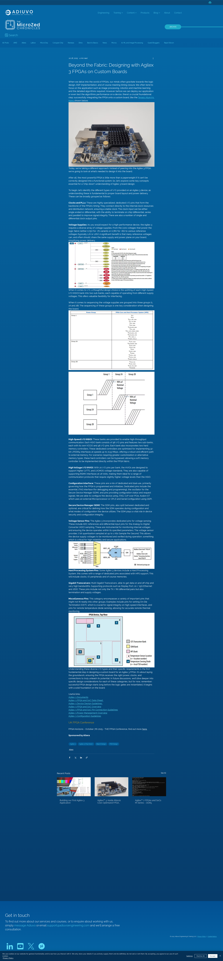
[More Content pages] (135, 12)
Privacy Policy (201, 936)
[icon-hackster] (41, 946)
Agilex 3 (72, 744)
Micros (114, 43)
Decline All (201, 956)
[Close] (220, 956)
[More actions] (153, 58)
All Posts (5, 43)
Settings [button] (189, 956)
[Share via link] (87, 757)
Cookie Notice (212, 936)
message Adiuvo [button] (25, 925)
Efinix (81, 43)
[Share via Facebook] (70, 757)
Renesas (71, 43)
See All (163, 773)
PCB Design (114, 744)
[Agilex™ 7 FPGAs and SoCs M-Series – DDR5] (149, 786)
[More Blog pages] (159, 12)
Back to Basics (92, 43)
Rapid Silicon (169, 43)
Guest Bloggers (153, 43)
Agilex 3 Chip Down (86, 744)
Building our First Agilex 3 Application (72, 801)
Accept (212, 956)
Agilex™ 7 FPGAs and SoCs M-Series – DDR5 (148, 801)
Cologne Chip (58, 43)
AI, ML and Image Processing (132, 43)
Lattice (33, 43)
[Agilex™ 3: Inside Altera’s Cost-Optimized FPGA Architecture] (111, 786)
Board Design (101, 744)
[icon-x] (31, 946)
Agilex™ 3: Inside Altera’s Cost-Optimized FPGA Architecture (109, 801)
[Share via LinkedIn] (81, 757)
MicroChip (44, 43)
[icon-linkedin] (10, 946)
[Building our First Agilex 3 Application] (74, 786)
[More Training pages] (122, 12)
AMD (15, 43)
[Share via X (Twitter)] (75, 757)
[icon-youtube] (20, 946)
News (105, 43)
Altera (24, 43)
